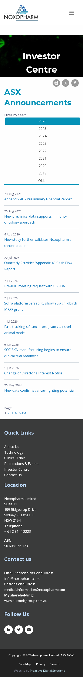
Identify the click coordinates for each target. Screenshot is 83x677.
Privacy (41, 664)
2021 (42, 158)
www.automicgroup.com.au (25, 600)
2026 (42, 121)
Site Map (25, 664)
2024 (42, 136)
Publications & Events (21, 463)
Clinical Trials (14, 458)
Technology (13, 452)
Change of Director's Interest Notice (33, 373)
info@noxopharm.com (22, 578)
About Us (11, 446)
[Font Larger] (75, 83)
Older (42, 180)
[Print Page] (56, 83)
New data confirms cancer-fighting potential (39, 390)
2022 (42, 151)
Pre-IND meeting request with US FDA (34, 286)
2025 (42, 128)
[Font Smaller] (65, 83)
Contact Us (13, 475)
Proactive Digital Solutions (47, 670)
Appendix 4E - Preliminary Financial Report (38, 199)
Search (55, 664)
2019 (42, 173)
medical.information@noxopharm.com (34, 589)
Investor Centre (16, 469)
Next (22, 413)
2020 (42, 165)
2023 (42, 143)
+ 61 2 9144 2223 (17, 531)
